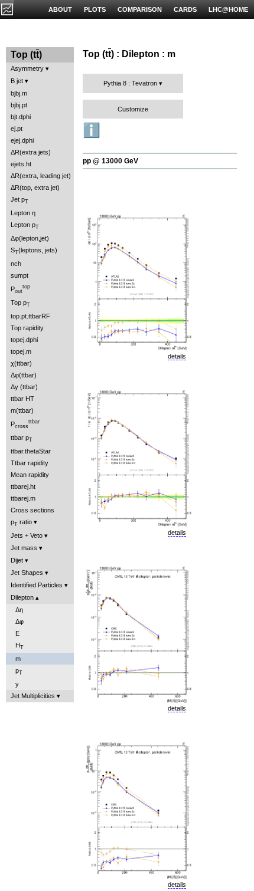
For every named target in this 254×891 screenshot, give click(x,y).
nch (16, 263)
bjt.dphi (21, 116)
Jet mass (24, 547)
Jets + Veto (27, 535)
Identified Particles (37, 584)
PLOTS (95, 9)
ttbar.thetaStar (31, 451)
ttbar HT (22, 398)
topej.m (21, 351)
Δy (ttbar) (24, 386)
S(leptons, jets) (34, 250)
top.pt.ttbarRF (30, 316)
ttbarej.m (23, 498)
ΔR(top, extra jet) (35, 187)
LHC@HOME (228, 9)
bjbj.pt (19, 105)
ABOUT (60, 9)
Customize (133, 109)
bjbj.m (19, 93)
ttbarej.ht (23, 486)
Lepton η (23, 212)
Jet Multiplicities (33, 695)
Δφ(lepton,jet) (30, 238)
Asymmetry (27, 68)
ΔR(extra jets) (31, 152)
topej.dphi (24, 339)
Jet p (19, 200)
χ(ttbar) (21, 363)
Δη (19, 609)
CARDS (185, 9)
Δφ (19, 621)
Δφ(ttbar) (24, 375)
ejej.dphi (22, 140)
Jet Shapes (27, 572)
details (177, 356)
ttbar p (21, 438)
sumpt (19, 275)
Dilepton (22, 597)
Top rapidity (27, 327)
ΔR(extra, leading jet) (41, 175)
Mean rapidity (30, 474)
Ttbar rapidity (29, 462)
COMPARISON (140, 9)
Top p (20, 303)
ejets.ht (21, 163)
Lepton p (25, 225)
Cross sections (32, 510)
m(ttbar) (22, 410)
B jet (17, 80)
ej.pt (16, 128)
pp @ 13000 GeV (110, 161)
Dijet (17, 560)
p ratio (21, 522)
